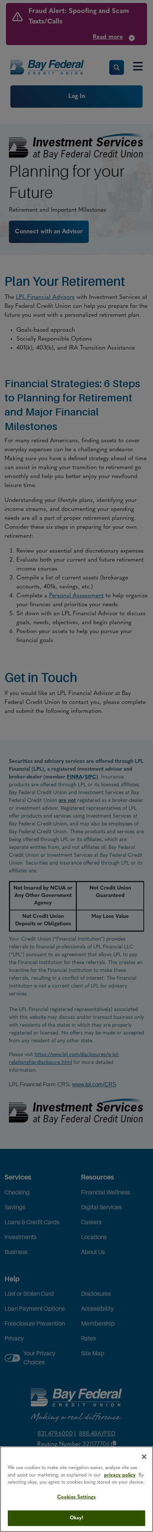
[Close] (144, 1457)
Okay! (77, 1518)
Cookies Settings (76, 1497)
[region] (76, 1489)
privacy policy (120, 1475)
